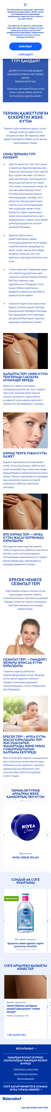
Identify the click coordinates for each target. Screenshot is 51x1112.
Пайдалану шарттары (25, 1069)
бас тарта (22, 19)
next (47, 835)
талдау (41, 12)
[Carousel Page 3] (25, 800)
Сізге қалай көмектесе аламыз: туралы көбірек (25, 1088)
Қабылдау (25, 46)
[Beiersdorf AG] (12, 1099)
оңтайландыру (27, 10)
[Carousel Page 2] (23, 800)
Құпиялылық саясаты (25, 1074)
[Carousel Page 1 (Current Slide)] (21, 800)
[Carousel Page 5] (29, 800)
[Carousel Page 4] (27, 800)
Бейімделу (26, 54)
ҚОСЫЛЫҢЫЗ (25, 1048)
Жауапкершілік (25, 1078)
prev (4, 835)
